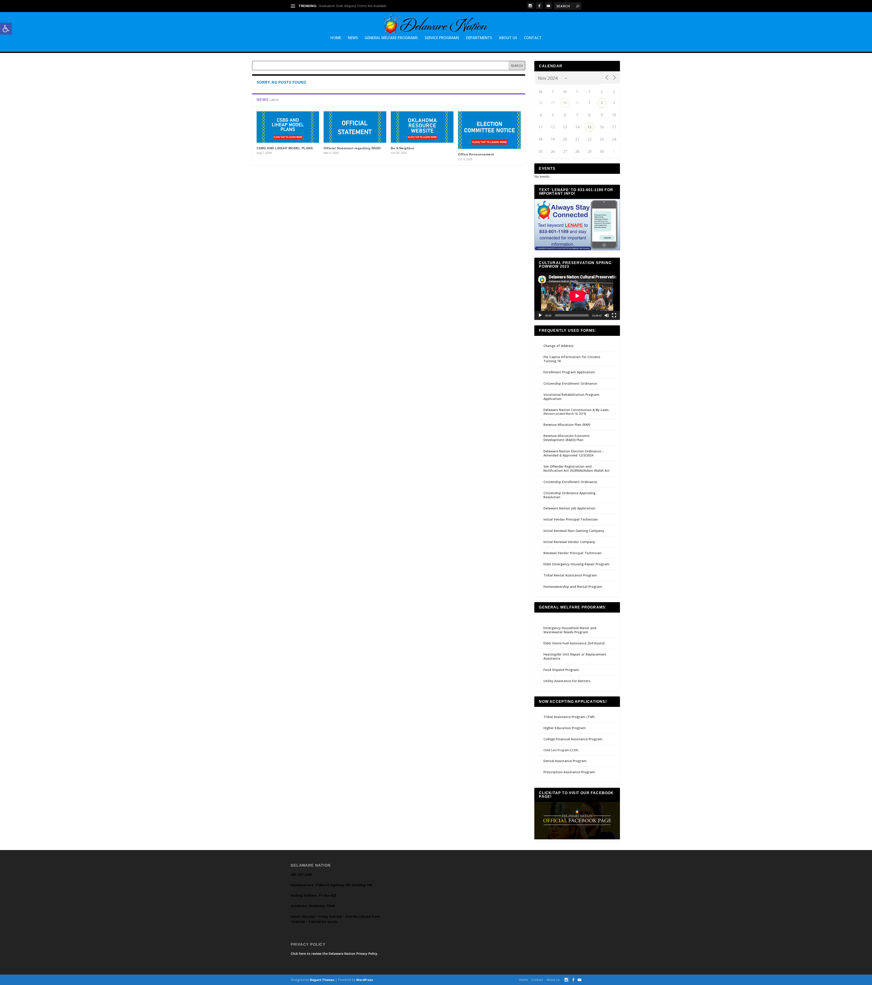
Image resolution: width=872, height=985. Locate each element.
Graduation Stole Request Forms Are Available (352, 6)
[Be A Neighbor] (422, 127)
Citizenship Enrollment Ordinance (570, 383)
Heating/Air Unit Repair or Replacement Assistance (575, 656)
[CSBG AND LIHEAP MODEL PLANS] (288, 127)
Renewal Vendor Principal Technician (572, 553)
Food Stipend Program (561, 670)
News (353, 38)
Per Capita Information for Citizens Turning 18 (571, 359)
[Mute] (606, 315)
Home (335, 38)
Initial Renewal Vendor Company (569, 542)
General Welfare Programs (391, 38)
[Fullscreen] (614, 315)
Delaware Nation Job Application (569, 508)
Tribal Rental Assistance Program (570, 575)
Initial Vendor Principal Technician (570, 519)
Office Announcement (476, 154)
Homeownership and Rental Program (572, 586)
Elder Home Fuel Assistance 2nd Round (573, 643)
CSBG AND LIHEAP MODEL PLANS (285, 148)
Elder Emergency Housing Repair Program (576, 564)
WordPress (364, 980)
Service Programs (442, 38)
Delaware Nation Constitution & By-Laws (576, 410)
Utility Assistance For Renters (566, 681)
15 (589, 127)
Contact (533, 38)
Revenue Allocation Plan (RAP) (566, 424)
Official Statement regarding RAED (352, 148)
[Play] (540, 315)
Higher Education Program (564, 728)
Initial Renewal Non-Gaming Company (573, 531)
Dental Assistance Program (565, 761)
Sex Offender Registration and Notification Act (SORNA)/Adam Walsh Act (576, 468)
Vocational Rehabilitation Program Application (571, 396)
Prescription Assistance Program (569, 772)
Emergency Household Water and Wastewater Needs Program (569, 630)
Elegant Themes (322, 980)
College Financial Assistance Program (572, 739)
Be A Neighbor (402, 148)
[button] (6, 29)
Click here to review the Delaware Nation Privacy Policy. (334, 953)
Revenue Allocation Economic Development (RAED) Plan (566, 438)
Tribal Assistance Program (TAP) (569, 717)
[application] (577, 296)
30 (565, 102)
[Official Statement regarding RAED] (355, 127)
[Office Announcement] (489, 130)
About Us (508, 38)
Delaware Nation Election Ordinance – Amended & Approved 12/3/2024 (573, 453)
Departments (479, 38)
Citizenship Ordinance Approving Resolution (569, 495)
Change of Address (558, 346)
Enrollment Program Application (569, 372)
